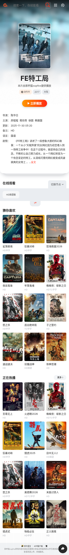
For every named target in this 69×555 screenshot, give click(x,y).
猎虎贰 (6, 531)
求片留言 (27, 546)
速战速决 (8, 364)
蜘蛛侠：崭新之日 (56, 285)
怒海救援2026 (54, 246)
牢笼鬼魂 (29, 285)
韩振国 (38, 120)
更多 (59, 377)
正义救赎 (51, 531)
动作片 (27, 92)
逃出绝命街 (30, 324)
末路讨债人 (52, 492)
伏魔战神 (29, 364)
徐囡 (30, 120)
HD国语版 (11, 194)
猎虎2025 (29, 453)
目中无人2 (52, 453)
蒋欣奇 (23, 120)
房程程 (14, 120)
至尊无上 (8, 413)
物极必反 (29, 531)
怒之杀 (6, 324)
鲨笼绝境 (8, 246)
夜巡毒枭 (8, 285)
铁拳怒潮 (51, 364)
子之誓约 (51, 324)
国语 (13, 135)
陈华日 (14, 115)
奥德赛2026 (31, 492)
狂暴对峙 (29, 246)
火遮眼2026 (31, 413)
